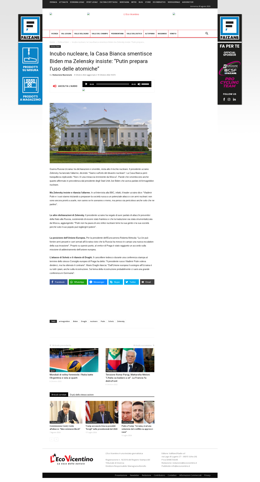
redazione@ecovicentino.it (184, 463)
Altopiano (150, 34)
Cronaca (53, 2)
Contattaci (172, 475)
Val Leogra (66, 34)
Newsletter (134, 475)
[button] (206, 33)
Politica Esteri (63, 42)
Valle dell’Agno (81, 34)
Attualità (63, 2)
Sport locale (92, 2)
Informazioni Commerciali (190, 475)
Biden (75, 321)
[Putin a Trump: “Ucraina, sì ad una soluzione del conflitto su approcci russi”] (138, 412)
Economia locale (77, 2)
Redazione (146, 475)
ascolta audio (86, 84)
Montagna (124, 2)
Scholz (111, 321)
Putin (103, 321)
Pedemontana (117, 34)
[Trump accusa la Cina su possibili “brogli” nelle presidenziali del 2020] (102, 412)
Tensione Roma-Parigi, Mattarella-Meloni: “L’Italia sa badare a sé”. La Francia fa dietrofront (128, 377)
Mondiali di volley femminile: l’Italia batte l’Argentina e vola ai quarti (71, 376)
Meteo (133, 2)
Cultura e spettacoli (109, 2)
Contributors (159, 475)
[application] (116, 84)
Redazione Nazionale (62, 75)
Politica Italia (111, 371)
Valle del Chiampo (100, 34)
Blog (141, 2)
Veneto (173, 34)
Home (52, 42)
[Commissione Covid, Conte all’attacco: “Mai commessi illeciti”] (66, 412)
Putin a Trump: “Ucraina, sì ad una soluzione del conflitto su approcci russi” (137, 429)
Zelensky (121, 321)
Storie (148, 2)
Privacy (207, 475)
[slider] (145, 84)
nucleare (94, 321)
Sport (53, 371)
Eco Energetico (159, 2)
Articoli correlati (58, 395)
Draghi (84, 321)
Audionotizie (187, 2)
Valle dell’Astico (134, 34)
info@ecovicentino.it (180, 466)
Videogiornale (174, 2)
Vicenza (54, 34)
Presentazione (121, 475)
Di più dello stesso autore (82, 395)
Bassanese (162, 34)
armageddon (64, 321)
